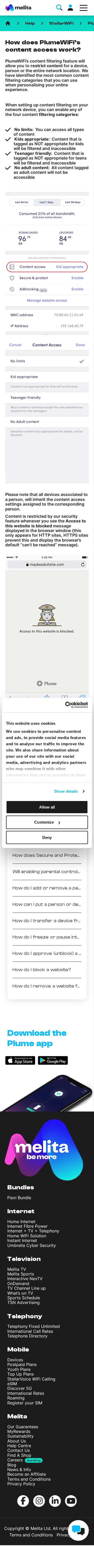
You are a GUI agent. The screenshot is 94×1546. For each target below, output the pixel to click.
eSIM (12, 1383)
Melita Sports (20, 1273)
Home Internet (21, 1221)
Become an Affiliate (26, 1474)
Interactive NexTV (25, 1278)
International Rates (25, 1393)
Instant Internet (22, 1240)
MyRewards (18, 1431)
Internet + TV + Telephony (33, 1230)
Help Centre (19, 1445)
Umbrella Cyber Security (31, 1245)
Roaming (16, 1397)
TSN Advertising (23, 1302)
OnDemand (18, 1283)
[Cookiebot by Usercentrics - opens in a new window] (66, 705)
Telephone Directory (27, 1335)
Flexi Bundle (19, 1197)
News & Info (19, 1469)
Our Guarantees (22, 1426)
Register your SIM (24, 1402)
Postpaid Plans (22, 1364)
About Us (16, 1441)
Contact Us (18, 1450)
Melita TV (16, 1269)
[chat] (78, 1530)
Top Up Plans (20, 1374)
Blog (11, 1464)
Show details (66, 791)
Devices (15, 1359)
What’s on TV (20, 1293)
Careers (15, 1459)
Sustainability (20, 1436)
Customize (44, 822)
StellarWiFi (61, 23)
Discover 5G (19, 1388)
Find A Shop (19, 1455)
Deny (47, 837)
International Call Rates (30, 1331)
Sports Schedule (23, 1297)
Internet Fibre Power (27, 1226)
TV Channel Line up (26, 1288)
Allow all (47, 807)
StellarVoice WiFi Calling (31, 1379)
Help (30, 23)
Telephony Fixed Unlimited (33, 1326)
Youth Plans (19, 1369)
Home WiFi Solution (26, 1235)
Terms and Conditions (29, 1479)
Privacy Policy (21, 1483)
